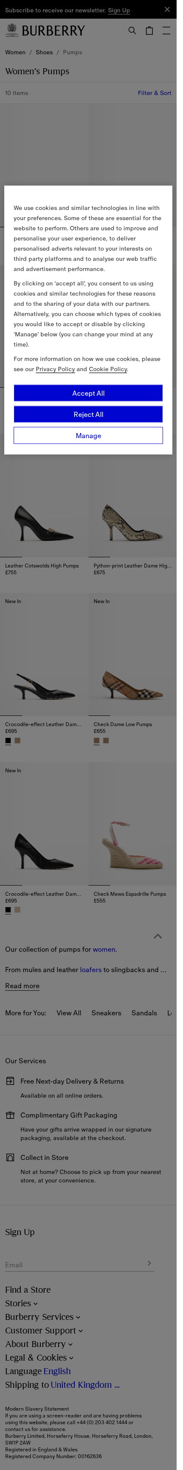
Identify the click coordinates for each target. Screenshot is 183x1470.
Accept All (88, 393)
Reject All (88, 414)
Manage (88, 435)
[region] (88, 319)
